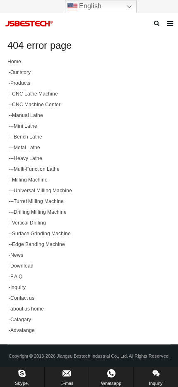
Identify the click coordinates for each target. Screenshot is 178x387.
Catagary (20, 319)
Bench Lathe (28, 137)
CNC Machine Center (36, 105)
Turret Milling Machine (39, 201)
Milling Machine (30, 180)
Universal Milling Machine (43, 191)
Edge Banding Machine (38, 244)
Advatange (22, 330)
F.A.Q (16, 277)
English (89, 6)
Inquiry (18, 287)
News (16, 255)
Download (22, 266)
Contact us (22, 298)
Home (14, 61)
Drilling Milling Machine (40, 212)
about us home (27, 309)
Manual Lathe (27, 115)
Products (20, 83)
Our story (20, 72)
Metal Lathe (27, 147)
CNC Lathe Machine (35, 94)
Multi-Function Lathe (37, 169)
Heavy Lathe (28, 158)
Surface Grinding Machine (41, 233)
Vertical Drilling (29, 223)
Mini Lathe (25, 126)
